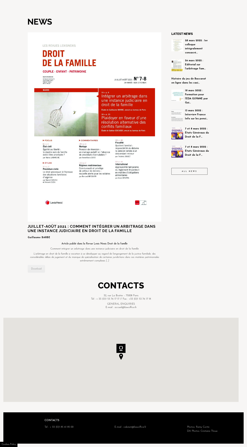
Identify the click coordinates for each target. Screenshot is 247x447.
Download (36, 269)
